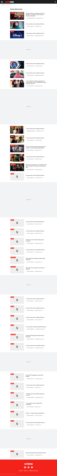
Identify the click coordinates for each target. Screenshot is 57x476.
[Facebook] (25, 467)
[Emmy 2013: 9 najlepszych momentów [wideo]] (17, 377)
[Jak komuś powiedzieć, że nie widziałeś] (17, 167)
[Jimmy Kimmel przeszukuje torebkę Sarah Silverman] (17, 260)
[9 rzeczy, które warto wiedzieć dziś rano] (17, 318)
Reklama (26, 470)
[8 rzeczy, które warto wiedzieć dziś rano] (17, 65)
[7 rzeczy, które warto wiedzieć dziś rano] (17, 34)
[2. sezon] (17, 83)
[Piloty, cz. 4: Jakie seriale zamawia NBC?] (17, 414)
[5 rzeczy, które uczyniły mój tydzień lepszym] (17, 328)
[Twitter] (28, 467)
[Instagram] (32, 467)
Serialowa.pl (3, 4)
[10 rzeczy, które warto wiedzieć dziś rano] (17, 251)
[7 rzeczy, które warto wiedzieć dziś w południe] (17, 405)
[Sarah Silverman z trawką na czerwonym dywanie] (17, 269)
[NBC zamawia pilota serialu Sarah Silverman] (17, 454)
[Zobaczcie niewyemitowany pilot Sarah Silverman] (17, 337)
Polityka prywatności (33, 470)
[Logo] (9, 2)
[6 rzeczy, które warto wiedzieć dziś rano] (17, 25)
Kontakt (20, 470)
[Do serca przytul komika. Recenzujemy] (17, 148)
